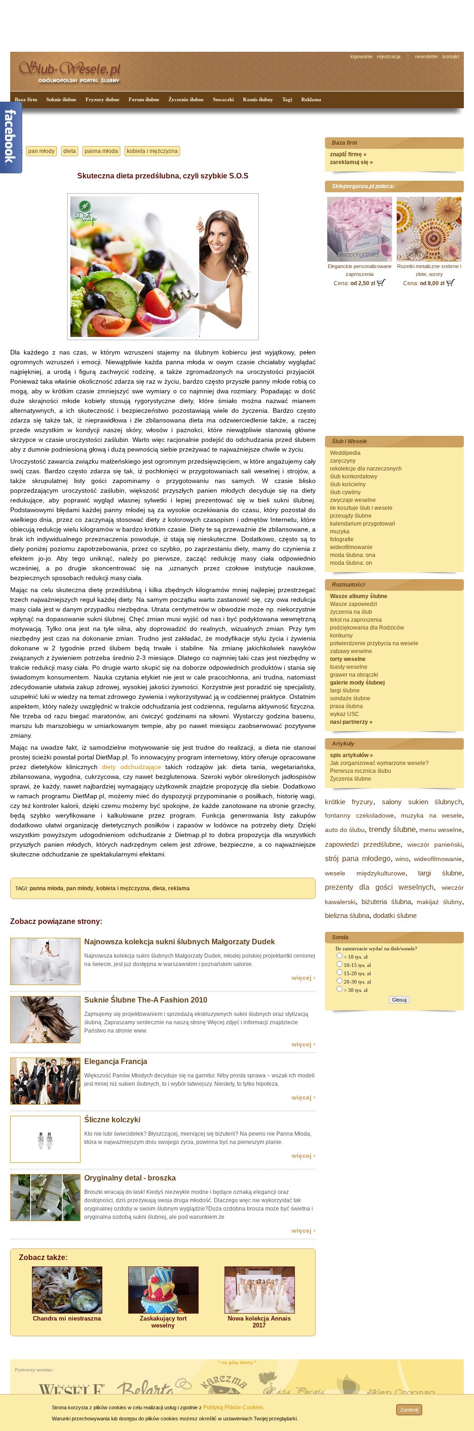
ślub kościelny (348, 484)
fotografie (342, 539)
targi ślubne (345, 690)
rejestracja (388, 56)
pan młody (41, 151)
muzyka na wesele (431, 815)
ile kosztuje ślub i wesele (361, 508)
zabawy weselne (351, 651)
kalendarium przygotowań (362, 523)
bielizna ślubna (347, 915)
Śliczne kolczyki (112, 1120)
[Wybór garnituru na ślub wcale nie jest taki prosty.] (45, 1103)
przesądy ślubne (351, 516)
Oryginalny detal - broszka (130, 1178)
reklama (179, 888)
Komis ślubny (258, 99)
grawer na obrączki (354, 675)
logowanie (361, 56)
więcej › (304, 977)
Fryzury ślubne (102, 99)
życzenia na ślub (351, 612)
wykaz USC (344, 714)
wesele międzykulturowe (365, 873)
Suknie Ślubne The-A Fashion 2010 (145, 1000)
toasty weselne (349, 667)
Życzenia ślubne (186, 99)
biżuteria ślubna (386, 901)
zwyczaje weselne (353, 500)
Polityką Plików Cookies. (234, 1407)
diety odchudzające (131, 767)
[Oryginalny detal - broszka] (45, 1219)
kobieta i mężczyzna (152, 151)
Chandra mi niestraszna (67, 1318)
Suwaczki (223, 99)
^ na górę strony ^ (237, 1362)
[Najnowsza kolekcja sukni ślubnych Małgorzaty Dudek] (45, 983)
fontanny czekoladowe (359, 815)
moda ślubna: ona (352, 555)
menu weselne (440, 829)
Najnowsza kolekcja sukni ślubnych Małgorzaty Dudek (179, 942)
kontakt (451, 56)
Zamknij (409, 1410)
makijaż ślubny (439, 901)
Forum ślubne (144, 99)
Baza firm (26, 99)
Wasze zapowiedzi (353, 604)
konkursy (341, 635)
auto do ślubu (345, 829)
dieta (69, 151)
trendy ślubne (392, 829)
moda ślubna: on (351, 563)
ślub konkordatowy (353, 476)
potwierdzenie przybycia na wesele (374, 643)
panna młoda (101, 151)
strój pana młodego (358, 858)
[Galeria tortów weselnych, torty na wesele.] (163, 1311)
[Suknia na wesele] (162, 342)
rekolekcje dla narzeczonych (366, 468)
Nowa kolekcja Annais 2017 (259, 1322)
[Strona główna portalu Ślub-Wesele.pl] (75, 69)
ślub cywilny (345, 492)
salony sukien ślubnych (422, 802)
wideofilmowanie (351, 547)
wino (402, 858)
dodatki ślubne (395, 915)
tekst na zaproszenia (356, 620)
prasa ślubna (346, 706)
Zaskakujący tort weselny (163, 1322)
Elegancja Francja (115, 1061)
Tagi (287, 99)
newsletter (426, 56)
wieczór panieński (434, 844)
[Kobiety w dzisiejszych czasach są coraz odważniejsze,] (260, 1311)
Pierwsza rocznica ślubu (360, 771)
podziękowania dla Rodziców (367, 627)
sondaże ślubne (350, 698)
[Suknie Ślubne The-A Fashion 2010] (45, 1041)
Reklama (311, 99)
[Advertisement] (183, 25)
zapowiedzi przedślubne (362, 844)
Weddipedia (345, 453)
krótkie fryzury (349, 802)
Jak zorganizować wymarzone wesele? (379, 763)
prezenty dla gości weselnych (379, 887)
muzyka (339, 531)
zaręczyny (343, 461)
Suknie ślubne (61, 99)
